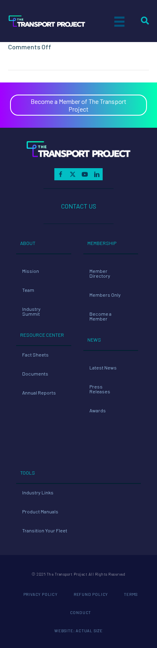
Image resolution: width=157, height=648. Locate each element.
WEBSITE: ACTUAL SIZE (78, 630)
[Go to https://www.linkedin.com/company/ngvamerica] (97, 174)
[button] (78, 105)
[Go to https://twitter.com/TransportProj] (72, 174)
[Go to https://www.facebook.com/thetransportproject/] (60, 174)
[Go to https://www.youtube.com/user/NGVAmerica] (84, 174)
